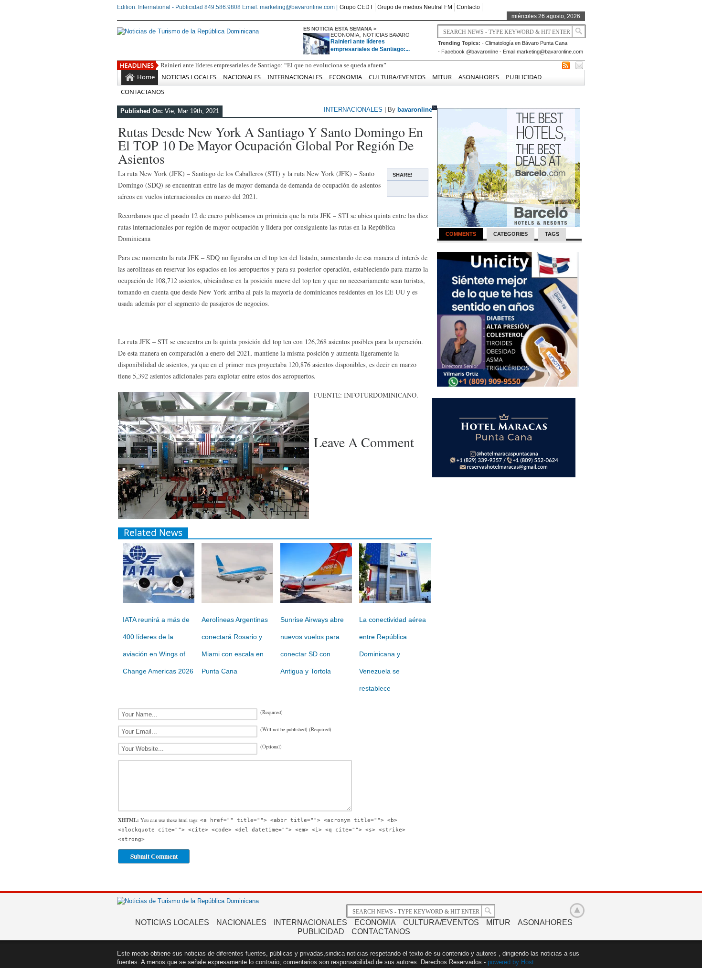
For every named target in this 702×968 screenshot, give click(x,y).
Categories (510, 234)
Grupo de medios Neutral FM (414, 7)
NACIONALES (242, 77)
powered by (503, 962)
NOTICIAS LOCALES (188, 77)
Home (146, 77)
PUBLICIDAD (524, 77)
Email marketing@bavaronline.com (543, 51)
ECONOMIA (344, 35)
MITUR (442, 77)
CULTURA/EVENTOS (397, 77)
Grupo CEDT (356, 7)
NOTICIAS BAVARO (386, 35)
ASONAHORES (478, 77)
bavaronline (414, 109)
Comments (461, 234)
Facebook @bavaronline (469, 51)
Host (527, 962)
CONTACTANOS (142, 91)
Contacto (468, 7)
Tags (552, 234)
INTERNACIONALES (294, 77)
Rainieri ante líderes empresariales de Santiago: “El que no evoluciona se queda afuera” (273, 65)
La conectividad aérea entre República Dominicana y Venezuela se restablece (392, 654)
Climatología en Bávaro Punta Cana (526, 43)
